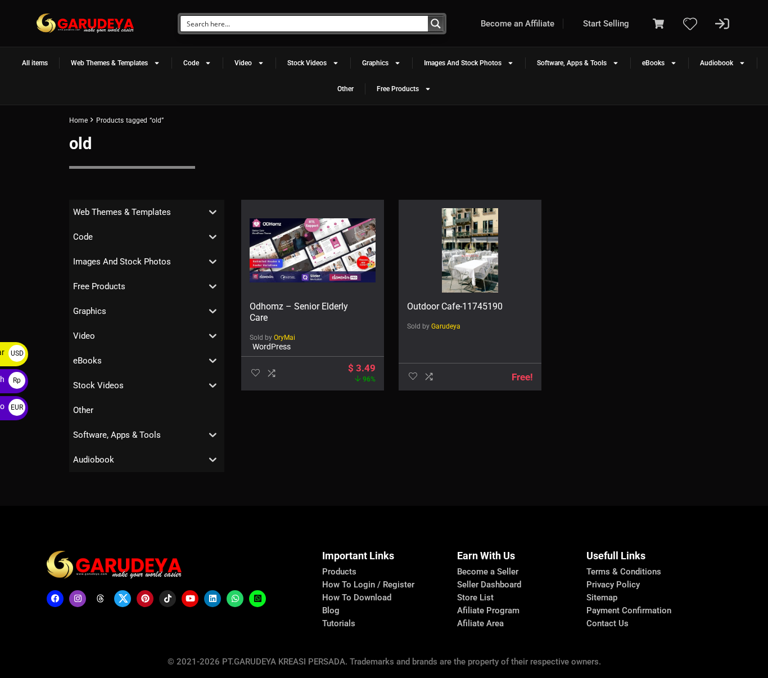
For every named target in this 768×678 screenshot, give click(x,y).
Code (191, 63)
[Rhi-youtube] (190, 598)
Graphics (375, 63)
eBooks (653, 63)
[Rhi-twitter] (122, 598)
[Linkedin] (212, 598)
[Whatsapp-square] (257, 598)
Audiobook (716, 63)
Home (78, 120)
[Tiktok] (167, 598)
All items (35, 63)
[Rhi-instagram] (77, 598)
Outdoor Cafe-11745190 (455, 306)
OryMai (284, 338)
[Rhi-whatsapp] (235, 598)
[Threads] (100, 598)
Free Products (398, 89)
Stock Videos (307, 63)
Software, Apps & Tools (572, 63)
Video (243, 63)
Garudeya (445, 326)
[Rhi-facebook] (55, 598)
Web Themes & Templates (109, 63)
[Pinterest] (145, 598)
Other (345, 89)
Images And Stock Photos (463, 63)
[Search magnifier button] (436, 24)
